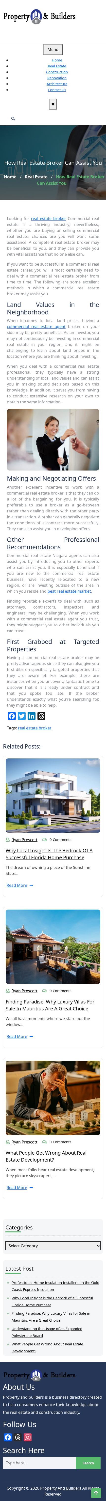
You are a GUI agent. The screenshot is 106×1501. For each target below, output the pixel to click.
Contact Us (57, 89)
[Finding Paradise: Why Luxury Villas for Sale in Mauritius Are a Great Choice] (53, 946)
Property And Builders (60, 1488)
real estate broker (48, 218)
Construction (57, 71)
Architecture (57, 83)
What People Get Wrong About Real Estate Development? (46, 1156)
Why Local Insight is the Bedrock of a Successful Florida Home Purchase (49, 854)
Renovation (57, 77)
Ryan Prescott (24, 839)
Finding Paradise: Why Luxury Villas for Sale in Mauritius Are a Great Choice (50, 1005)
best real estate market (69, 591)
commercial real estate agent (36, 326)
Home (57, 59)
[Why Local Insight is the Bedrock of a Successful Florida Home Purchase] (53, 795)
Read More (17, 885)
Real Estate (57, 65)
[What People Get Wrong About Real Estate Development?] (53, 1097)
